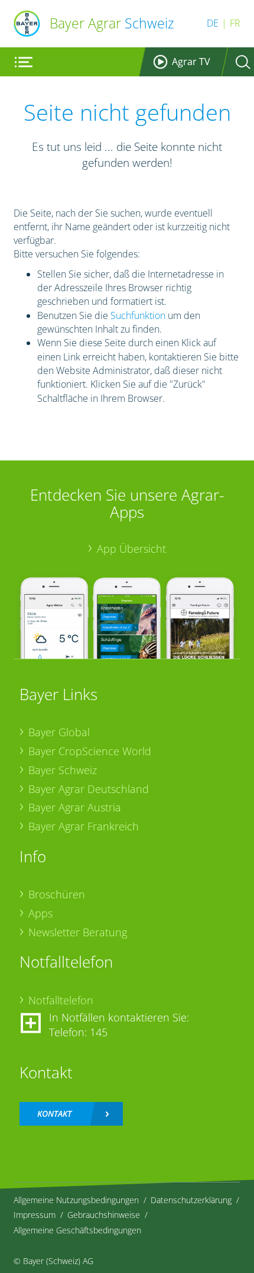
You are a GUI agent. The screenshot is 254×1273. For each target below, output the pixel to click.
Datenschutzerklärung (191, 1200)
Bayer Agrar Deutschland (88, 789)
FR (235, 23)
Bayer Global (59, 732)
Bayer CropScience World (89, 751)
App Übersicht (131, 549)
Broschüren (56, 894)
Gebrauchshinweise (103, 1214)
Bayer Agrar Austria (74, 807)
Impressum (35, 1214)
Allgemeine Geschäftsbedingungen (77, 1230)
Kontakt (54, 1113)
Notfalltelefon (60, 1000)
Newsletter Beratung (77, 932)
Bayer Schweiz (62, 770)
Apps (40, 913)
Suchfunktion (137, 315)
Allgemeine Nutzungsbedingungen (76, 1200)
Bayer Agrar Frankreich (83, 826)
